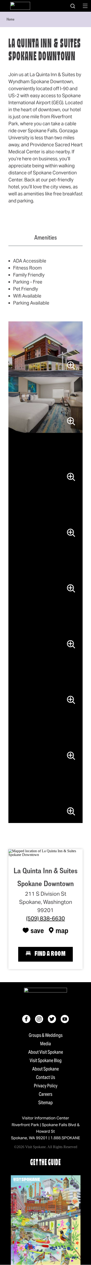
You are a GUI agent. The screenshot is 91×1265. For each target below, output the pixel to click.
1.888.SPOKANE (65, 1137)
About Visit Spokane (45, 1052)
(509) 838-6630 (45, 918)
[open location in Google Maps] (45, 853)
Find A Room (50, 954)
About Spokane (45, 1069)
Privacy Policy (45, 1086)
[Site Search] (72, 5)
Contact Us (45, 1077)
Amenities (45, 237)
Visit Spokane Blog (46, 1060)
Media (45, 1044)
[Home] (20, 6)
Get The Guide (45, 1163)
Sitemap (45, 1103)
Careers (45, 1094)
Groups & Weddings (46, 1035)
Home (10, 19)
